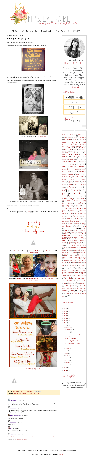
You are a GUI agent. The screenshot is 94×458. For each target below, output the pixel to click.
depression (77, 181)
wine (85, 291)
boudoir (80, 156)
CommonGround (80, 173)
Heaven (68, 215)
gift (20, 393)
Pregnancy (65, 252)
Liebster (80, 226)
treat (76, 285)
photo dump (73, 247)
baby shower (74, 144)
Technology (67, 277)
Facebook (78, 189)
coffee (74, 171)
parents (73, 245)
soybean (72, 268)
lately (81, 225)
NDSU (64, 239)
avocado (73, 141)
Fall (71, 191)
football (82, 198)
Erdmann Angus (78, 186)
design (63, 182)
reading (84, 254)
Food (76, 198)
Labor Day (64, 225)
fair (84, 189)
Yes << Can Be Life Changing (72, 343)
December (68, 327)
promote (75, 252)
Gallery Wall (68, 202)
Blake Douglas (69, 152)
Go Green (77, 203)
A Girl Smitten (49, 251)
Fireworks (64, 196)
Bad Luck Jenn (49, 279)
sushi (71, 273)
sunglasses (70, 272)
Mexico (79, 232)
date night (64, 181)
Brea (74, 158)
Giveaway (24, 393)
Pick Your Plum (69, 249)
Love (75, 230)
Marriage (66, 232)
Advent (84, 136)
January (67, 365)
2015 (63, 134)
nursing (70, 242)
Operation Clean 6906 (74, 243)
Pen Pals (85, 245)
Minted (84, 232)
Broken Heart (81, 158)
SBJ (69, 262)
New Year (71, 239)
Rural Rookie (18, 251)
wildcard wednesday (75, 291)
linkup (74, 228)
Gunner (79, 208)
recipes (66, 255)
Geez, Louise (34, 280)
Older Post (56, 437)
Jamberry (83, 221)
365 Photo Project (80, 134)
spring (73, 270)
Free (63, 200)
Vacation (72, 287)
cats (83, 164)
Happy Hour (73, 211)
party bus (79, 245)
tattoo (69, 275)
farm (63, 193)
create (82, 176)
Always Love (83, 137)
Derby (83, 181)
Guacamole (64, 208)
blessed (80, 152)
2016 (65, 318)
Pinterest (82, 249)
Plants (70, 250)
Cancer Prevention (72, 163)
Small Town (81, 265)
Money (73, 233)
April (66, 358)
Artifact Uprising (65, 141)
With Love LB (75, 293)
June (66, 353)
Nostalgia (64, 242)
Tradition (82, 283)
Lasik (77, 225)
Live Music (83, 229)
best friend (16, 393)
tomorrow (70, 283)
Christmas (76, 169)
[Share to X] (37, 391)
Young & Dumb (78, 295)
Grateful (84, 205)
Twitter (84, 285)
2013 (65, 325)
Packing (67, 245)
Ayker (83, 141)
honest (68, 216)
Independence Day (66, 220)
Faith (64, 191)
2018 (65, 313)
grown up (82, 207)
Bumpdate (71, 160)
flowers (70, 198)
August (67, 348)
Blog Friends (73, 154)
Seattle (74, 262)
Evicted (65, 189)
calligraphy (64, 161)
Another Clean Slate (33, 279)
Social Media (83, 267)
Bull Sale (64, 159)
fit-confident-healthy (74, 197)
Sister (68, 265)
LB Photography (66, 226)
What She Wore (81, 290)
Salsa (79, 260)
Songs (66, 268)
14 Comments (28, 391)
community (64, 174)
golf (72, 205)
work (71, 295)
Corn (83, 174)
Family (76, 191)
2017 (65, 316)
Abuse (79, 136)
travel (71, 285)
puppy (64, 254)
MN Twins (66, 234)
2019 (65, 311)
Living (65, 230)
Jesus (63, 223)
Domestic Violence (76, 182)
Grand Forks (78, 205)
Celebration (81, 166)
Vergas (63, 288)
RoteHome (74, 259)
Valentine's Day (81, 287)
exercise (71, 189)
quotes (79, 254)
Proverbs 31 (82, 252)
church (68, 171)
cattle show (73, 166)
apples (74, 139)
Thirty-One (36, 393)
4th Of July (65, 136)
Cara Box (71, 164)
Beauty (79, 146)
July (66, 351)
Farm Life (76, 193)
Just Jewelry (70, 223)
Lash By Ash (71, 225)
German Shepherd (78, 202)
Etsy (85, 187)
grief (76, 207)
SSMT (78, 270)
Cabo (80, 159)
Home (33, 437)
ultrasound (66, 287)
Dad (79, 179)
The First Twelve (79, 278)
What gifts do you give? (71, 338)
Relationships (79, 255)
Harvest (71, 213)
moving (80, 235)
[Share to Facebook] (39, 391)
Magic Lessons (83, 230)
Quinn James (71, 254)
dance (83, 179)
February (68, 362)
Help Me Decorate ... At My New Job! (75, 334)
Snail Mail (64, 267)
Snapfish (71, 267)
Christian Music (66, 169)
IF (84, 218)
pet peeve (66, 247)
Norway (82, 240)
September (68, 346)
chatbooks (64, 168)
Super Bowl (65, 274)
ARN (80, 139)
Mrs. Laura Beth (33, 251)
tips (65, 283)
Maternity (73, 232)
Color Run (71, 173)
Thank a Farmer (76, 277)
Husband (78, 218)
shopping (80, 262)
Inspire (82, 220)
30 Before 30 (70, 134)
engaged (70, 186)
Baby (64, 143)
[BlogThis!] (36, 391)
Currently (64, 179)
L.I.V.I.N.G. (68, 336)
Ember (75, 184)
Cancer (64, 163)
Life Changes (67, 229)
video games (70, 288)
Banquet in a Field (66, 146)
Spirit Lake (81, 268)
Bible (77, 148)
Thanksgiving (68, 278)
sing (63, 265)
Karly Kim (18, 279)
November (68, 329)
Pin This (76, 249)
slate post (74, 265)
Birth (75, 149)
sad (75, 260)
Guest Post (72, 208)
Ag (65, 137)
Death (70, 181)
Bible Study (83, 148)
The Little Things (67, 280)
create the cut (66, 178)
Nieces (78, 239)
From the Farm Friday (79, 200)
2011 (65, 370)
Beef (84, 146)
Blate (75, 152)
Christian (83, 168)
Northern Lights (73, 240)
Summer (64, 272)
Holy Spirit (74, 215)
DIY (69, 182)
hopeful (73, 216)
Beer (63, 147)
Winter (67, 293)
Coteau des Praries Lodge (68, 176)
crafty (77, 176)
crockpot (82, 178)
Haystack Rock (78, 213)
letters (75, 226)
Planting (64, 250)
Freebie (68, 200)
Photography (30, 393)
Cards (78, 164)
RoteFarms (66, 259)
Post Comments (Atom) (21, 439)
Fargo (83, 191)
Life (85, 226)
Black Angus (78, 151)
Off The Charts (77, 242)
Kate (29, 211)
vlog (81, 288)
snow (76, 267)
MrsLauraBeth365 (66, 237)
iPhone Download (74, 221)
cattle (64, 166)
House (78, 216)
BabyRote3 (82, 144)
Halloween (72, 210)
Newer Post (10, 437)
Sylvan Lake (77, 273)
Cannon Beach (82, 163)
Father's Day (74, 195)
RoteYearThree (68, 260)
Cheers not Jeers (73, 168)
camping (82, 161)
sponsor (64, 270)
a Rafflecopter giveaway (33, 369)
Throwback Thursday (81, 282)
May (66, 355)
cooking (78, 174)
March (67, 360)
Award (78, 141)
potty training (77, 250)
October (67, 332)
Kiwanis (83, 223)
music (82, 237)
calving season (73, 161)
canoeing (64, 164)
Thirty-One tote (42, 136)
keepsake (77, 223)
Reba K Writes (34, 253)
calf (84, 159)
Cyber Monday (73, 179)
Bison (71, 151)
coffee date (81, 171)
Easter (70, 184)
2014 (65, 323)
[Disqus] (33, 416)
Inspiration (76, 220)
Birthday (64, 151)
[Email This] (34, 391)
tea (74, 275)
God (83, 203)
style (84, 270)
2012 (65, 368)
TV (80, 285)
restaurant (71, 257)
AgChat (70, 137)
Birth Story (81, 149)
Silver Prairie (72, 264)
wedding (72, 290)
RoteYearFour (82, 259)
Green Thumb (68, 207)
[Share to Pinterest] (40, 391)
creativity (76, 178)
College (64, 173)
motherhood (66, 235)
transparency (65, 285)
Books (73, 156)
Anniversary (67, 139)
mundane (76, 237)
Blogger (61, 454)
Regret (72, 255)
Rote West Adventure (80, 257)
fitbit (84, 196)
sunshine (82, 272)
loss (71, 230)
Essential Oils (79, 187)
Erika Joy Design (70, 187)
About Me (73, 136)
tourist (76, 283)
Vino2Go (76, 288)
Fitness (64, 198)
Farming (65, 195)
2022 (65, 309)
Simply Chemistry (81, 264)
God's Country (65, 205)
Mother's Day (80, 234)
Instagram (65, 221)
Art (83, 139)
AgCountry (76, 137)
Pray (84, 250)
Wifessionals (65, 291)
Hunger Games (70, 218)
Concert (71, 174)
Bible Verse (67, 149)
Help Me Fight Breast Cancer (73, 341)
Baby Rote (74, 143)
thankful (84, 277)
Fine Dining (82, 195)
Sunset (76, 272)
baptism (73, 146)
